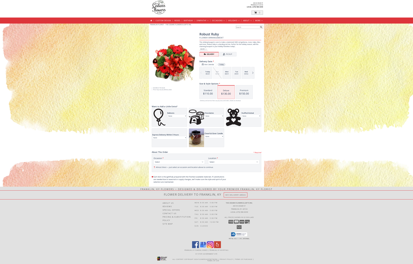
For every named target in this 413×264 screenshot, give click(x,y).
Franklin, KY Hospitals (219, 250)
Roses (177, 20)
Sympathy (201, 20)
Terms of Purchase (243, 259)
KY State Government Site (206, 254)
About (246, 20)
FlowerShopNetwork (208, 259)
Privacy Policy (226, 259)
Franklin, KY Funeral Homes (196, 250)
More (257, 20)
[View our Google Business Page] (202, 247)
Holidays (232, 20)
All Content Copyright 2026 (185, 259)
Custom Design (163, 20)
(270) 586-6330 (257, 7)
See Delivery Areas (235, 195)
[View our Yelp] (217, 247)
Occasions (217, 20)
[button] (257, 13)
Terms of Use (213, 261)
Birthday (188, 20)
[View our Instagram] (210, 247)
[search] (261, 27)
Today (221, 64)
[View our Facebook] (195, 247)
